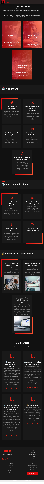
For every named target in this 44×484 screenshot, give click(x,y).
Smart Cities (11, 472)
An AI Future (11, 468)
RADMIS (8, 2)
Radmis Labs (33, 457)
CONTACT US (33, 473)
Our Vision (32, 452)
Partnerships (32, 459)
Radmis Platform (32, 454)
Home (32, 450)
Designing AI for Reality (11, 470)
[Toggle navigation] (42, 2)
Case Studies (11, 465)
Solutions (11, 463)
